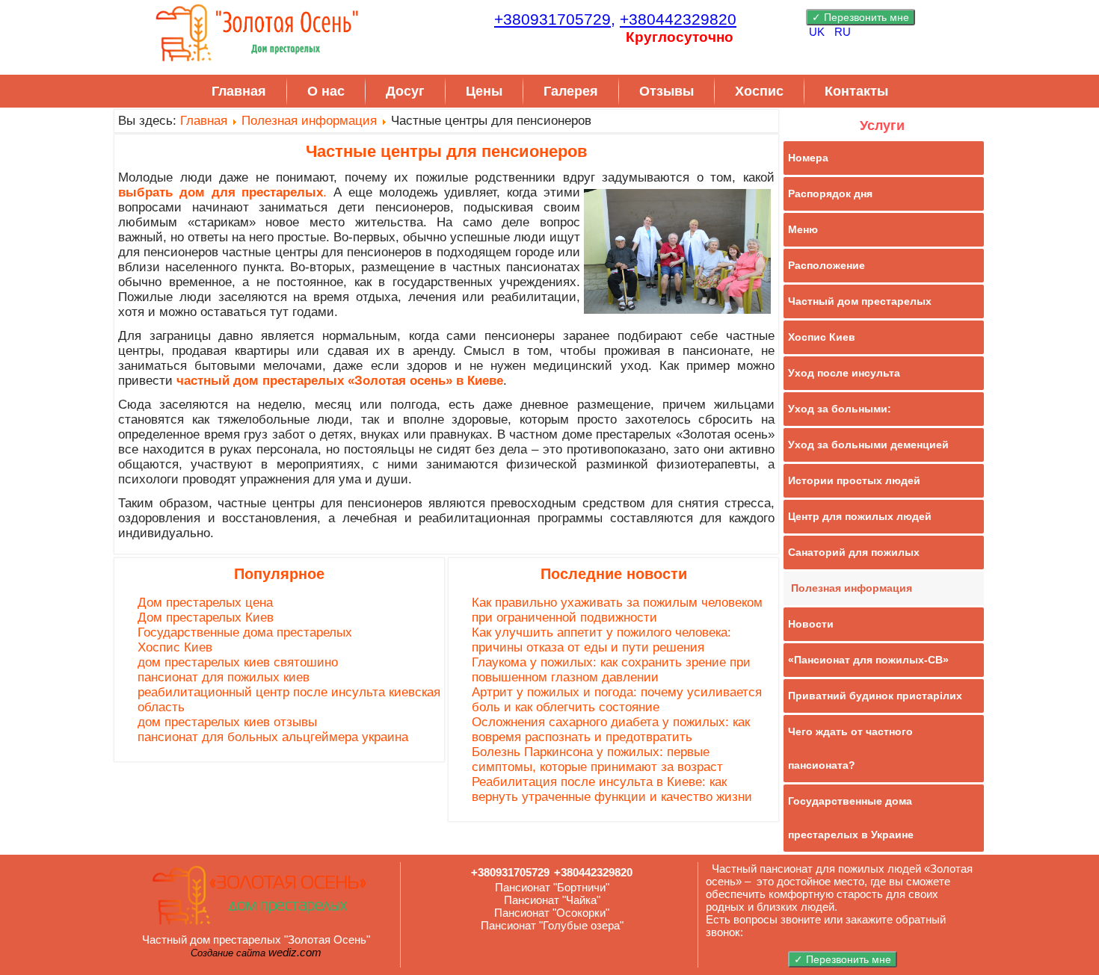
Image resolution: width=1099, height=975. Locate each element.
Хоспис (759, 91)
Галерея (571, 91)
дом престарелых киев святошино (238, 662)
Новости (811, 624)
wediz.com (294, 952)
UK (818, 31)
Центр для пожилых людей (860, 516)
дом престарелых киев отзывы (227, 722)
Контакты (856, 91)
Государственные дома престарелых (245, 632)
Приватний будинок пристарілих (875, 696)
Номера (808, 158)
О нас (326, 91)
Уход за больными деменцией (868, 445)
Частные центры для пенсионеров (447, 151)
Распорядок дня (830, 193)
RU (842, 31)
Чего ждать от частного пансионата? (850, 748)
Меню (803, 229)
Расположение (826, 265)
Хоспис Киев (175, 647)
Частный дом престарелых (860, 301)
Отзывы (666, 91)
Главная (239, 91)
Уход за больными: (839, 409)
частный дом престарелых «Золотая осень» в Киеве (339, 381)
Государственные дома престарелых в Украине (851, 818)
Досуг (405, 91)
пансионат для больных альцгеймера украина (273, 737)
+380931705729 (510, 872)
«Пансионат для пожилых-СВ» (868, 660)
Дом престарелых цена (205, 602)
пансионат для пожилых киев (224, 677)
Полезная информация (309, 121)
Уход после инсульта (844, 373)
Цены (484, 91)
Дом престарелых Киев (206, 617)
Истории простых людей (854, 480)
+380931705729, (554, 19)
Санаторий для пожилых (854, 552)
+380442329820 (678, 19)
